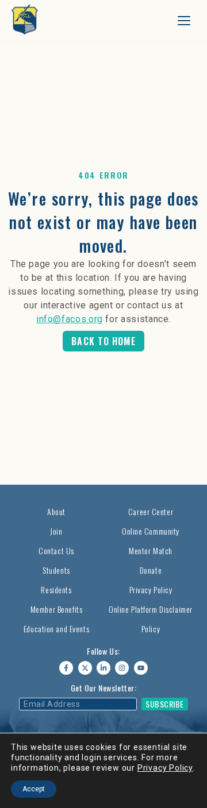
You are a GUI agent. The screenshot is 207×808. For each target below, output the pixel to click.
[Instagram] (122, 668)
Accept (33, 789)
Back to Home (103, 341)
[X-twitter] (85, 668)
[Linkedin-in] (103, 668)
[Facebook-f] (66, 668)
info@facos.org (69, 319)
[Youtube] (141, 668)
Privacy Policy (165, 767)
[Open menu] (183, 20)
